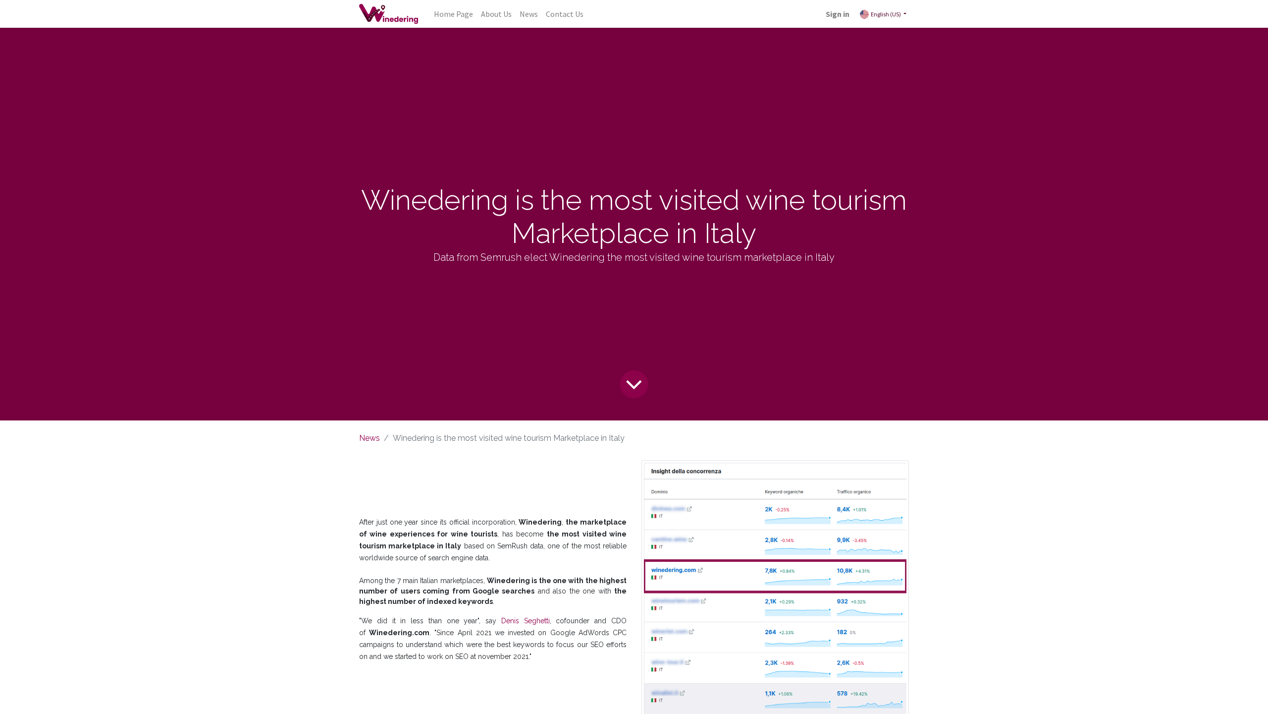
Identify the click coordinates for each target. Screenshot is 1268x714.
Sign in (837, 14)
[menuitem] (453, 14)
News (369, 438)
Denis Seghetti (525, 621)
